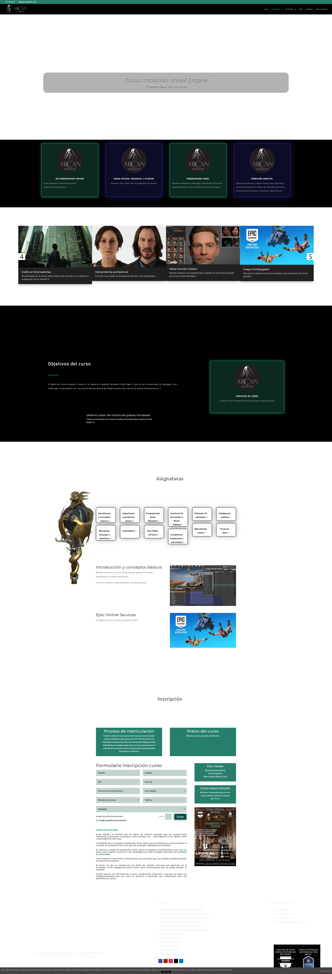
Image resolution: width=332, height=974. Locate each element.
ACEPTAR (166, 972)
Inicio (266, 9)
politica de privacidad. (107, 830)
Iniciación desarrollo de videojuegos (180, 926)
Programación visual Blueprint (153, 516)
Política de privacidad (284, 914)
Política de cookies (283, 918)
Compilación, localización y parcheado (176, 537)
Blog (300, 9)
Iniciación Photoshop (172, 934)
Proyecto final (224, 531)
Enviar (180, 816)
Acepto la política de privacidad (112, 820)
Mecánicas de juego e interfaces (104, 534)
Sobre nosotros (322, 9)
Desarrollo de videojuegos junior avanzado (184, 918)
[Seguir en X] (176, 961)
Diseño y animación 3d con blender (180, 922)
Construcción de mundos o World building (176, 516)
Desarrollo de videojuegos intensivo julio (183, 930)
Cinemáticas (128, 531)
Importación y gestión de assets (128, 516)
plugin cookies (325, 971)
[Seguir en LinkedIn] (181, 961)
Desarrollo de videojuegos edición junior (183, 914)
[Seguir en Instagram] (171, 961)
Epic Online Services (152, 533)
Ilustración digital (170, 938)
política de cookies (188, 970)
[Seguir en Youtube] (166, 961)
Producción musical (171, 942)
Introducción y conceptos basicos (104, 516)
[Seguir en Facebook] (160, 961)
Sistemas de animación (200, 515)
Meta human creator (201, 531)
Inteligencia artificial (224, 515)
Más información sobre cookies (289, 922)
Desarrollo (289, 9)
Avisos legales (280, 910)
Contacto (309, 9)
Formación (275, 9)
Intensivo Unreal (169, 950)
